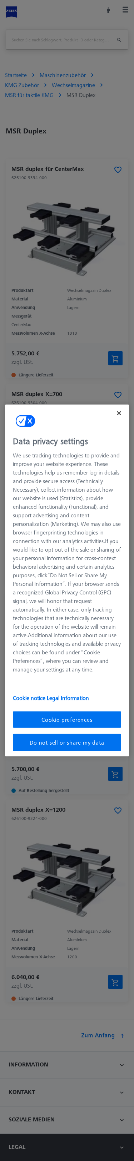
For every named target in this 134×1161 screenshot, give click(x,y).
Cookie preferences (66, 719)
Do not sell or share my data (67, 742)
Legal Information (68, 697)
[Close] (119, 413)
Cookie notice (30, 697)
